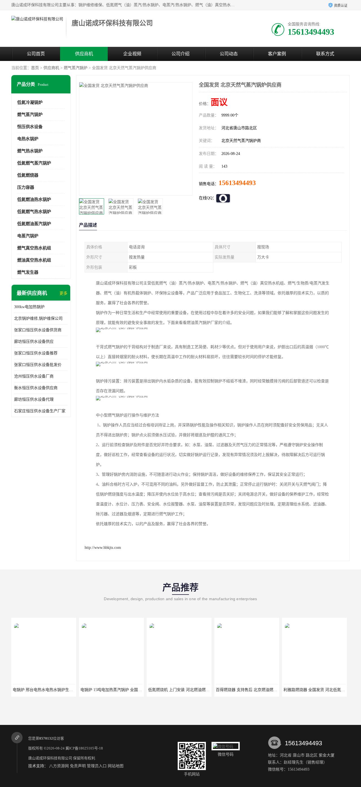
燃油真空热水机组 (34, 260)
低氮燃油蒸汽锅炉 (34, 224)
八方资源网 (59, 766)
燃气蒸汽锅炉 (75, 68)
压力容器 (25, 187)
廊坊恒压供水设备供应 (34, 341)
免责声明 (78, 766)
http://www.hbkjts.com (103, 547)
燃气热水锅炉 (30, 151)
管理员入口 (97, 766)
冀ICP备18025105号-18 (84, 748)
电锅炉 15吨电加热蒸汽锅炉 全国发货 (113, 690)
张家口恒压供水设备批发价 (37, 365)
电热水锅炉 (27, 139)
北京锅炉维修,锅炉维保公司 (38, 318)
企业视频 (132, 53)
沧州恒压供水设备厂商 (34, 376)
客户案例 (277, 53)
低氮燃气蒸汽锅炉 (34, 163)
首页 (35, 68)
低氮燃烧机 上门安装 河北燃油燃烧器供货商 (186, 690)
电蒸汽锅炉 (27, 236)
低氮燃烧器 (27, 175)
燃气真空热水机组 (34, 248)
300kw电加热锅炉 (29, 307)
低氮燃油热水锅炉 (34, 199)
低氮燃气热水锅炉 (34, 211)
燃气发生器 (27, 272)
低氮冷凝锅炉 (30, 102)
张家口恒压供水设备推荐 (36, 353)
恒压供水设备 (30, 126)
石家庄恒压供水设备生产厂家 (39, 411)
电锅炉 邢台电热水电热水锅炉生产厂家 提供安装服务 (59, 690)
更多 (63, 293)
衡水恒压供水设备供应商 (36, 388)
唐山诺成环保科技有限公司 (50, 758)
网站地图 (116, 766)
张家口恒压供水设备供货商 (37, 330)
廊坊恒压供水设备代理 (34, 399)
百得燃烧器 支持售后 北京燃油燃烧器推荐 (252, 690)
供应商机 (84, 53)
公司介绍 (180, 53)
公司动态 (229, 53)
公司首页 (36, 53)
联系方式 (325, 53)
